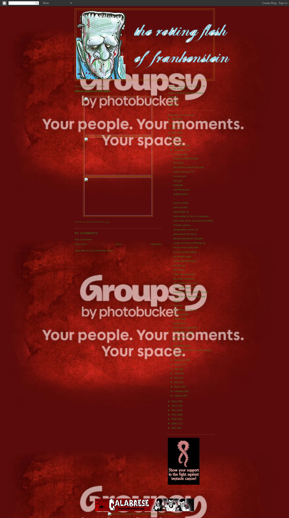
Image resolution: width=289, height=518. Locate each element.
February (179, 391)
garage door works (183, 336)
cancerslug (173, 101)
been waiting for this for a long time (191, 216)
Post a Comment (83, 239)
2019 (174, 119)
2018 (174, 123)
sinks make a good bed (185, 327)
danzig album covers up (185, 229)
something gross (181, 189)
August (178, 364)
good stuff (178, 354)
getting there (179, 323)
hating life (178, 185)
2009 (174, 419)
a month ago (179, 318)
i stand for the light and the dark (189, 296)
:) (174, 198)
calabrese (173, 105)
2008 (174, 423)
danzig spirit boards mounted (188, 238)
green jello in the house (185, 234)
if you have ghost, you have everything (193, 220)
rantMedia (173, 97)
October (178, 154)
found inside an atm (183, 332)
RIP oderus (179, 270)
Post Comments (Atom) (101, 250)
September (180, 360)
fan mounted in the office (185, 283)
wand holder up (181, 212)
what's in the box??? (183, 171)
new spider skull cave (184, 287)
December (180, 145)
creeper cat (179, 265)
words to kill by (181, 203)
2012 (174, 405)
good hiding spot (181, 345)
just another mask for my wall (188, 167)
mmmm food (179, 176)
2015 (174, 137)
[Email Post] (110, 222)
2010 (174, 414)
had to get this (180, 207)
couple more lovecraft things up (189, 243)
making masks (180, 194)
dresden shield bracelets (185, 158)
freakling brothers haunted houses (190, 292)
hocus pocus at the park (92, 91)
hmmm (176, 301)
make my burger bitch (184, 274)
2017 (174, 128)
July (176, 369)
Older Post (155, 244)
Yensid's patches (182, 225)
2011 (174, 410)
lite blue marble (181, 314)
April (176, 382)
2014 (174, 141)
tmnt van (177, 305)
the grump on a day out (185, 310)
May (176, 378)
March (177, 386)
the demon (178, 163)
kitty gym (178, 180)
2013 (174, 401)
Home (119, 244)
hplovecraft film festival (185, 261)
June (177, 373)
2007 (174, 428)
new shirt (178, 341)
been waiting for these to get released (192, 350)
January (178, 395)
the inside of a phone (183, 278)
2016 (174, 133)
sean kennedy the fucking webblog (185, 93)
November (180, 150)
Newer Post (81, 244)
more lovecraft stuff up (184, 252)
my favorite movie (182, 256)
